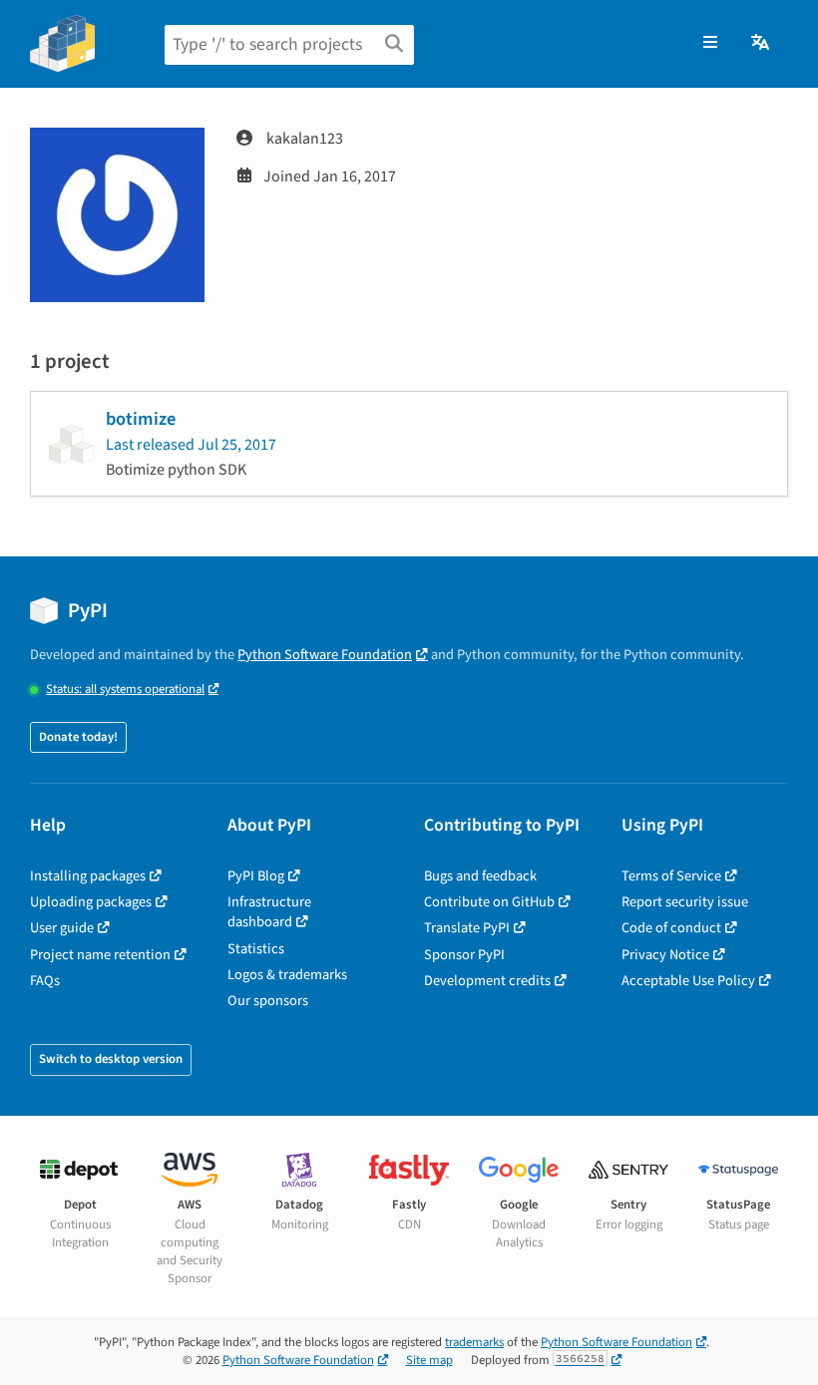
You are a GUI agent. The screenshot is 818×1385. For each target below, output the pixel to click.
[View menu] (710, 43)
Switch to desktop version (111, 1059)
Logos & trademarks (287, 974)
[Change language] (761, 43)
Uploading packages (91, 901)
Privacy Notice (665, 954)
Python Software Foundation (324, 654)
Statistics (255, 948)
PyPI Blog (255, 876)
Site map (429, 1360)
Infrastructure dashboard (269, 911)
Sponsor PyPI (464, 954)
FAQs (45, 980)
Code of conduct (671, 927)
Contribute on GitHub (489, 901)
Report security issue (684, 901)
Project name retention (100, 954)
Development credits (487, 980)
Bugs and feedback (480, 876)
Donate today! (78, 737)
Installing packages (88, 876)
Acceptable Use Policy (688, 980)
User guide (62, 927)
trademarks (474, 1342)
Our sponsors (267, 1000)
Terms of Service (671, 876)
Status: (125, 689)
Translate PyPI (467, 927)
